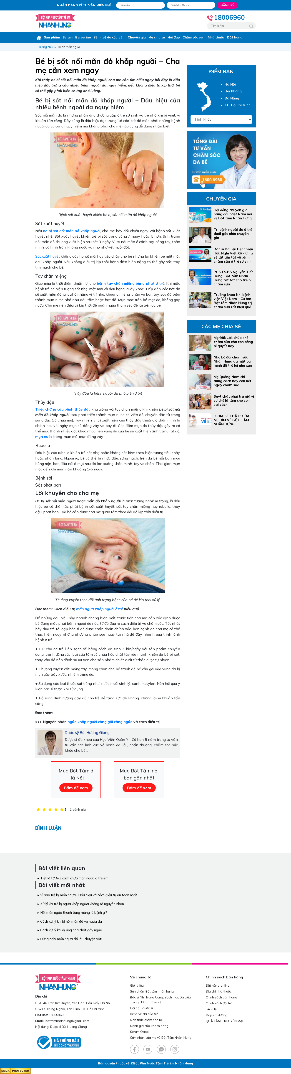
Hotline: (41, 1015)
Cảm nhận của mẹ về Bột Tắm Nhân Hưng (160, 1038)
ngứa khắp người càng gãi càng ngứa (100, 721)
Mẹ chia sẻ (156, 37)
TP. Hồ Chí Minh (238, 105)
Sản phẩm (52, 37)
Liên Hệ (211, 1009)
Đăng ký (227, 5)
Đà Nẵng (232, 98)
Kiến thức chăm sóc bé (146, 1020)
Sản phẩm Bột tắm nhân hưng (152, 991)
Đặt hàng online (217, 985)
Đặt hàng (234, 37)
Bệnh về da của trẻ (144, 1014)
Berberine (83, 37)
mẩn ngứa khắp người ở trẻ (99, 609)
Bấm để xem (76, 787)
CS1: (38, 1003)
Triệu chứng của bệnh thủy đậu (62, 409)
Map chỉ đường (216, 1015)
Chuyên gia (137, 37)
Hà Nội (230, 84)
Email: (40, 1021)
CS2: (38, 1009)
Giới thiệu (137, 985)
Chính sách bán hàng (221, 997)
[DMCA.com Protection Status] (15, 1071)
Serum (68, 37)
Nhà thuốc (216, 37)
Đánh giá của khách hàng (149, 1026)
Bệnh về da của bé (107, 37)
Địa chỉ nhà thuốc (218, 991)
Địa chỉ (41, 996)
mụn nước (43, 436)
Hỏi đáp (174, 37)
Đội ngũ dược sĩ (141, 1008)
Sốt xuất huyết (47, 256)
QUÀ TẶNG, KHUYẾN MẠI (224, 1021)
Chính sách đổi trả (219, 1003)
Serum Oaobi (139, 1032)
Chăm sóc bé (193, 37)
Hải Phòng (233, 91)
